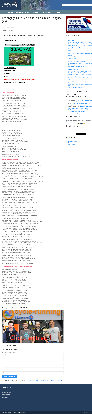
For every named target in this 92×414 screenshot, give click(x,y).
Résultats (10, 12)
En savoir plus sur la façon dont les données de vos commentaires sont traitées (43, 380)
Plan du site (71, 146)
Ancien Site (4, 391)
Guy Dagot (70, 110)
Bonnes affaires (46, 12)
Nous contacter (71, 143)
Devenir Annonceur (72, 141)
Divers (27, 12)
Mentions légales (72, 144)
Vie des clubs (35, 12)
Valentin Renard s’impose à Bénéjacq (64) (77, 66)
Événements (19, 12)
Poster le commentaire (9, 376)
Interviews (57, 12)
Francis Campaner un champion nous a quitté (78, 52)
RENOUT (70, 113)
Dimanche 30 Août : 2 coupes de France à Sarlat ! (79, 42)
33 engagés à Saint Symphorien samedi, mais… (79, 47)
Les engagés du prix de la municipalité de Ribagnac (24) (31, 19)
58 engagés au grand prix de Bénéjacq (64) (77, 87)
